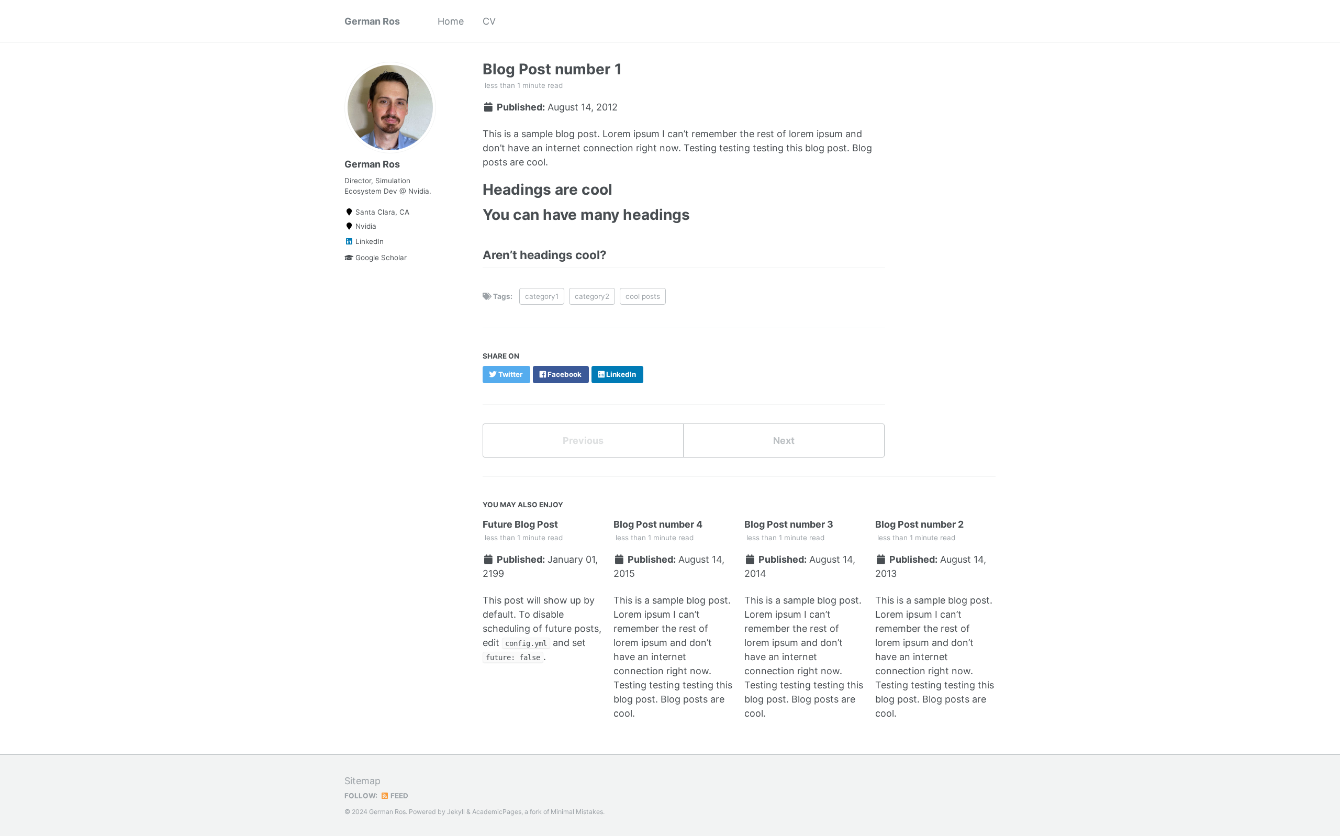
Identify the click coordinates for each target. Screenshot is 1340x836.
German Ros (372, 21)
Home (451, 21)
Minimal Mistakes (577, 812)
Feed (398, 796)
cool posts (643, 296)
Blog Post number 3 (788, 524)
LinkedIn (368, 241)
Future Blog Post (520, 524)
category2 (592, 296)
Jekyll (456, 812)
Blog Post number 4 (657, 524)
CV (489, 21)
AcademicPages (496, 812)
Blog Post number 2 (919, 524)
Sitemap (362, 780)
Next (784, 440)
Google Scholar (380, 257)
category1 (542, 296)
